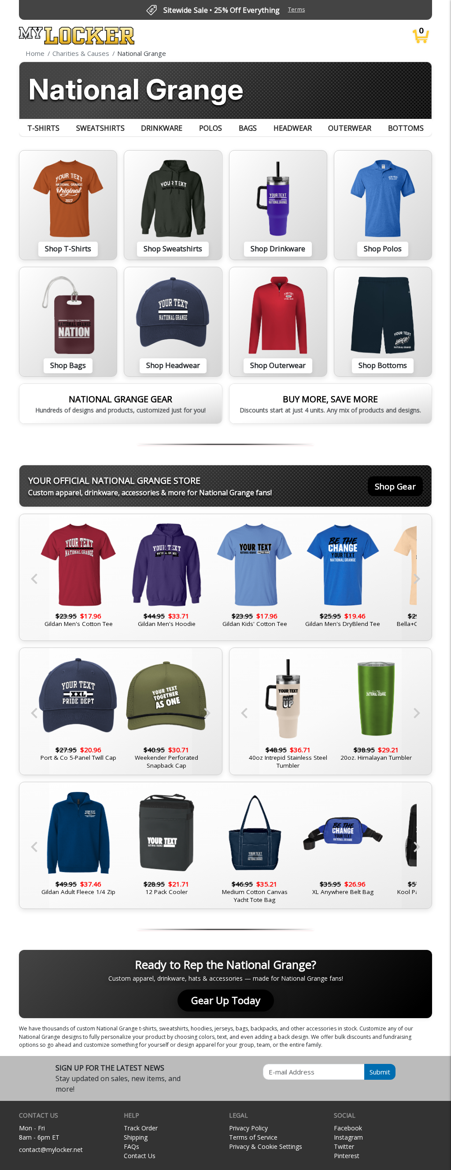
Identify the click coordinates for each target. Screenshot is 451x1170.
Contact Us (139, 1156)
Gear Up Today (225, 1000)
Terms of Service (253, 1137)
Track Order (141, 1128)
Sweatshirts (100, 128)
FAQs (131, 1146)
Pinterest (346, 1156)
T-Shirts (43, 128)
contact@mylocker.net (51, 1149)
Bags (248, 128)
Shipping (136, 1137)
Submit (380, 1071)
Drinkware (161, 128)
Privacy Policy (248, 1128)
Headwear (293, 128)
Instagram (348, 1137)
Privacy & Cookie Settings (265, 1146)
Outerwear (349, 128)
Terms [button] (296, 9)
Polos (210, 128)
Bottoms (406, 128)
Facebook (348, 1128)
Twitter (344, 1146)
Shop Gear (395, 486)
